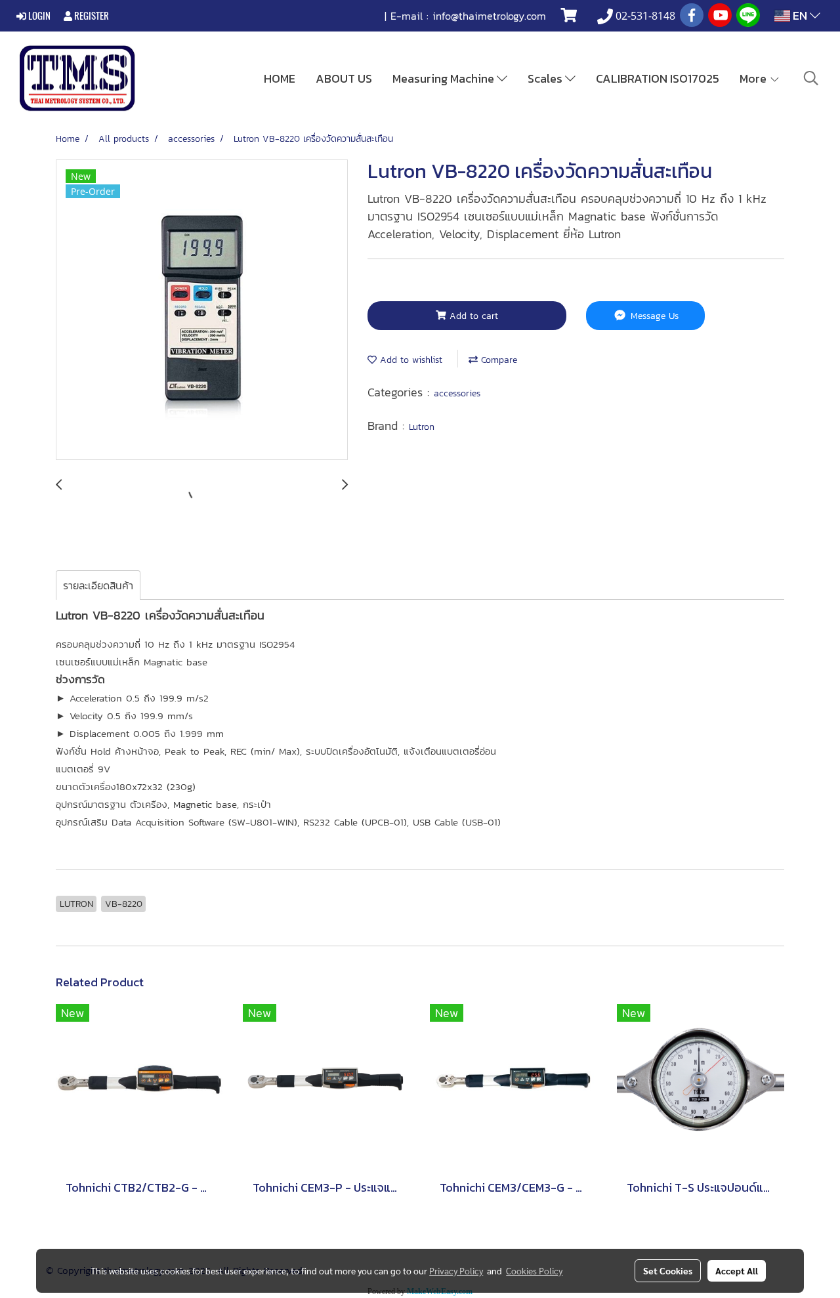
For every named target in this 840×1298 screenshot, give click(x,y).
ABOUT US (344, 78)
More (754, 78)
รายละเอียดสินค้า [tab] (98, 585)
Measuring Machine (444, 78)
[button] (811, 78)
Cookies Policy (534, 1270)
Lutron (421, 427)
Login (38, 15)
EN (800, 15)
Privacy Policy (456, 1270)
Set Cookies (667, 1270)
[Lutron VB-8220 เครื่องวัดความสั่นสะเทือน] (201, 310)
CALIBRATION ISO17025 (657, 78)
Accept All (736, 1270)
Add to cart (472, 316)
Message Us (653, 316)
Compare (497, 360)
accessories (457, 393)
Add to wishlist (409, 360)
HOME (279, 78)
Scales (546, 78)
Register (90, 15)
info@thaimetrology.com (489, 16)
